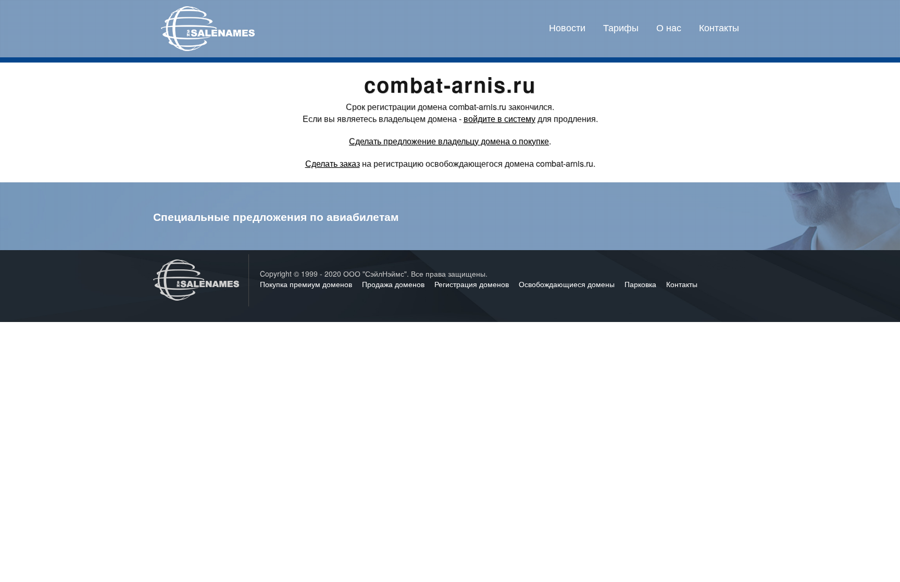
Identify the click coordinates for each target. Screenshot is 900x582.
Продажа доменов (394, 284)
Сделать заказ (332, 163)
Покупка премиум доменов (307, 284)
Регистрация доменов (472, 284)
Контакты (719, 27)
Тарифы (621, 27)
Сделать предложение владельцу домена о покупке (449, 141)
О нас (668, 27)
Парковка (641, 284)
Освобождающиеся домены (568, 284)
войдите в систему (499, 119)
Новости (567, 27)
